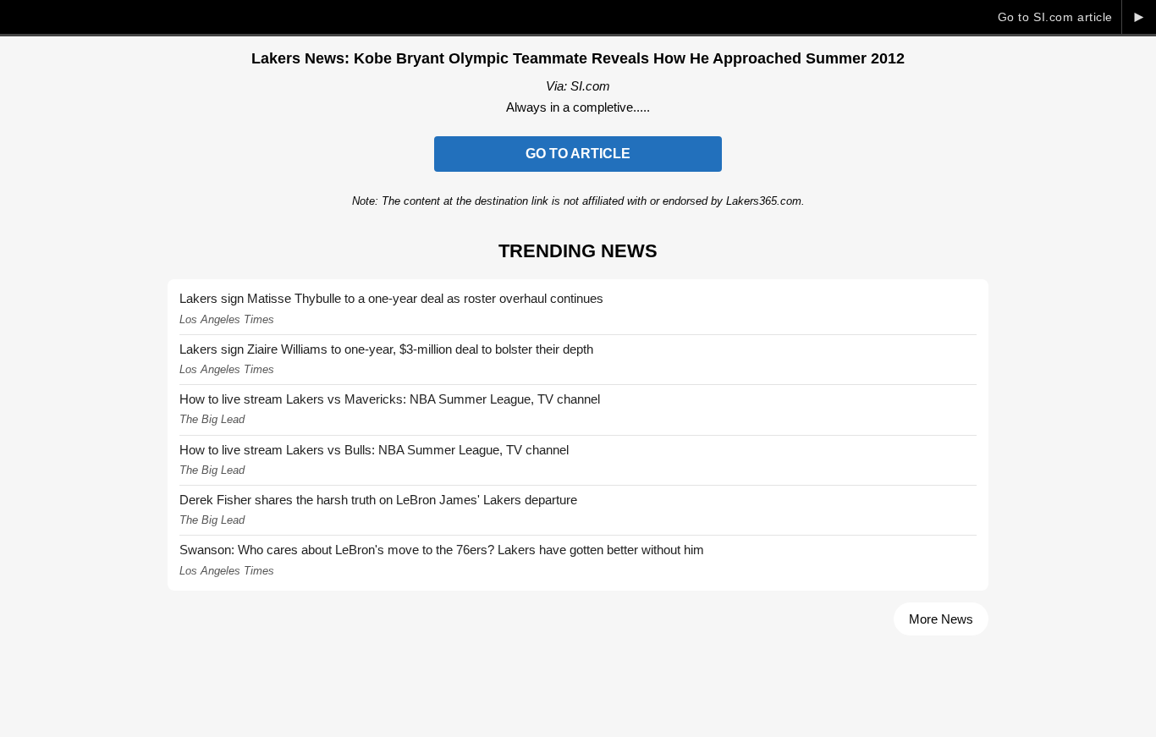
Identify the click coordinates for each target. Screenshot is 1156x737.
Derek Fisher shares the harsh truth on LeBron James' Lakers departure (378, 499)
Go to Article (578, 153)
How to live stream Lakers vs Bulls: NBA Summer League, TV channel (374, 450)
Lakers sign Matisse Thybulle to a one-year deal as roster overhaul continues (391, 298)
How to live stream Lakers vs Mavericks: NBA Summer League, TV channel (389, 399)
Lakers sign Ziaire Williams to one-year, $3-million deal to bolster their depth (386, 349)
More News (941, 619)
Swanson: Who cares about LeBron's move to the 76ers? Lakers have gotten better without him (441, 549)
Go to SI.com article (1055, 17)
